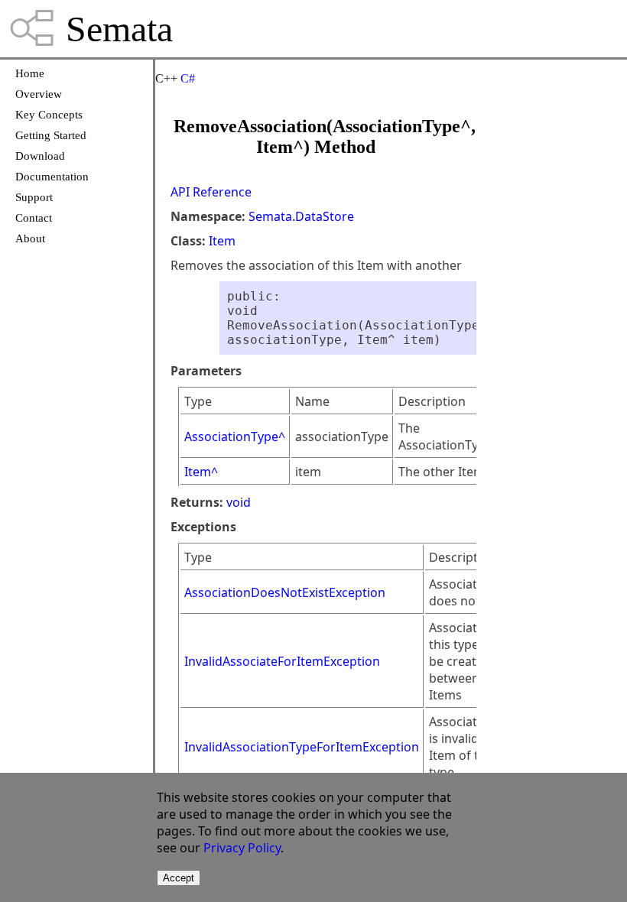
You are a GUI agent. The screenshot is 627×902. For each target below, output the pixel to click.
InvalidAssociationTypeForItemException (301, 746)
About (30, 238)
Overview (38, 94)
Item (222, 240)
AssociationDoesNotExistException (284, 592)
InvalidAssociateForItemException (282, 661)
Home (29, 73)
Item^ (201, 471)
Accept (178, 878)
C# (187, 78)
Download (40, 156)
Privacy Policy (242, 847)
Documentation (52, 176)
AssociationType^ (234, 436)
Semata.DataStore (301, 216)
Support (34, 197)
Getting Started (50, 135)
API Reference (211, 191)
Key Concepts (49, 115)
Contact (33, 218)
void (238, 502)
